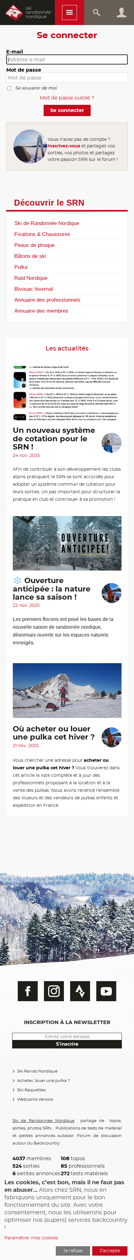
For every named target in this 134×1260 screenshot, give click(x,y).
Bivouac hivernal (33, 289)
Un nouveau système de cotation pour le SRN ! (54, 439)
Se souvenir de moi (36, 88)
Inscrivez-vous (64, 146)
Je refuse (73, 1251)
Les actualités (67, 349)
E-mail (14, 51)
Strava (80, 991)
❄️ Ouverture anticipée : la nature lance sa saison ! (51, 589)
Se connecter (67, 110)
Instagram (54, 991)
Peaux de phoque (34, 245)
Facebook (28, 991)
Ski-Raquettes (31, 1090)
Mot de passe (23, 70)
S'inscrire (67, 1044)
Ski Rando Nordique (37, 1071)
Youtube (106, 991)
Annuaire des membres (41, 311)
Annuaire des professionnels (47, 300)
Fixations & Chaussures (42, 234)
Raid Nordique (30, 278)
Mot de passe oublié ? (67, 97)
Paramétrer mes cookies (31, 1238)
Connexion (121, 12)
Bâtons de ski (30, 256)
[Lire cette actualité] (67, 396)
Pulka (20, 267)
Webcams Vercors (35, 1100)
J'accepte (110, 1251)
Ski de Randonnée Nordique (46, 223)
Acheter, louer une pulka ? (43, 1081)
